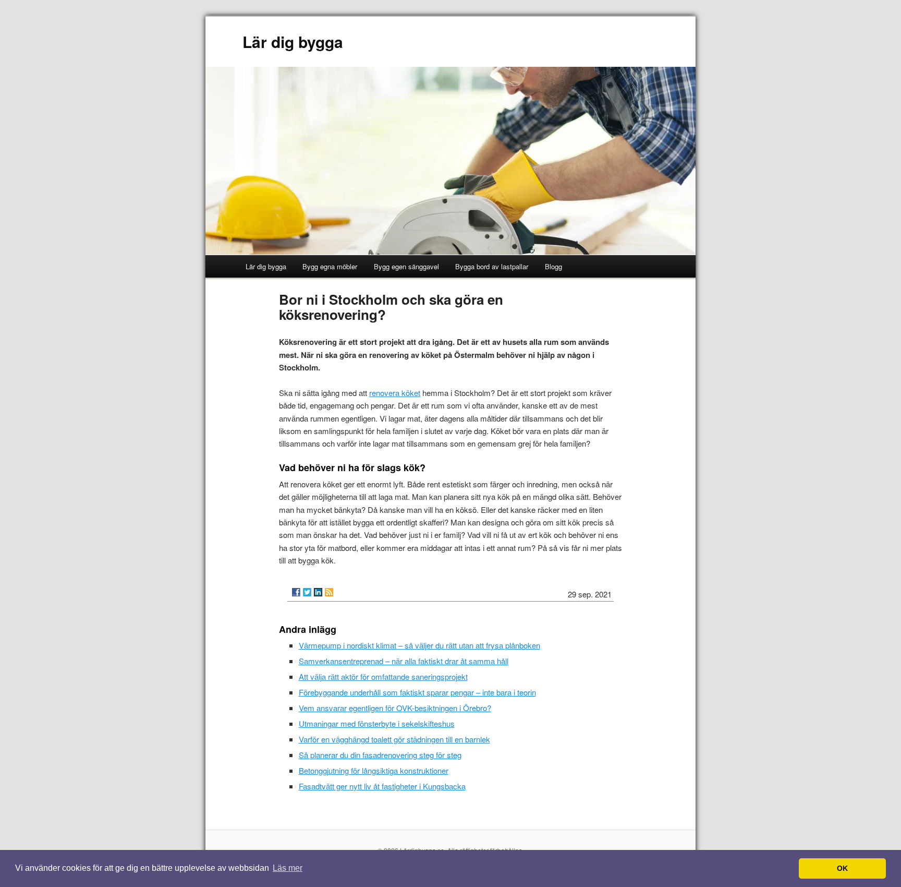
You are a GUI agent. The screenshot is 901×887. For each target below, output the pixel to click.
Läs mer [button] (287, 868)
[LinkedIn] (318, 592)
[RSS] (329, 592)
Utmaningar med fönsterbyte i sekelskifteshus (377, 723)
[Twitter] (307, 592)
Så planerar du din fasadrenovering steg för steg (380, 754)
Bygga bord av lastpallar (491, 266)
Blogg (553, 266)
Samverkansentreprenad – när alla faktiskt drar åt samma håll (403, 660)
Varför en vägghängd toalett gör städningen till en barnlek (394, 739)
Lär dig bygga (292, 41)
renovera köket (394, 392)
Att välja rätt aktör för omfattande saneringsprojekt (383, 676)
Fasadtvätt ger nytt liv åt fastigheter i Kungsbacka (382, 786)
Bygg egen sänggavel (406, 266)
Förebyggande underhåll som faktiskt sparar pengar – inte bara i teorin (417, 692)
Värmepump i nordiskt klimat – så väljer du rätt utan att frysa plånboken (419, 645)
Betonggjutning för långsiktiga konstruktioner (373, 770)
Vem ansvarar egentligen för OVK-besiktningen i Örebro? (395, 707)
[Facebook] (296, 592)
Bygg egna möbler (329, 266)
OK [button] (842, 868)
